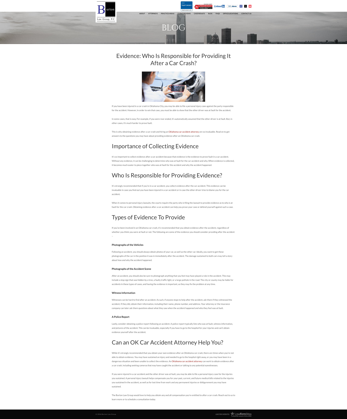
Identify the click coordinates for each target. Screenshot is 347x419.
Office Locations (230, 14)
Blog (210, 14)
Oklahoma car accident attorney (184, 131)
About (142, 14)
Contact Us (246, 14)
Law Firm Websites (222, 414)
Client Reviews (184, 14)
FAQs (218, 14)
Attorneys (153, 14)
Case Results (199, 14)
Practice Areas (167, 14)
